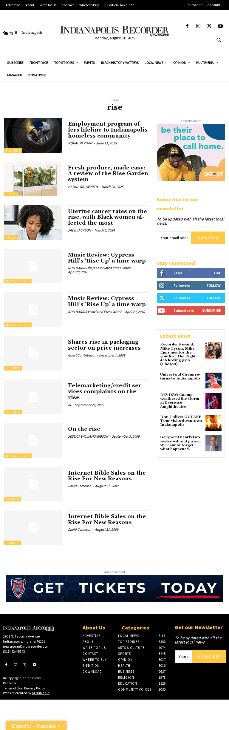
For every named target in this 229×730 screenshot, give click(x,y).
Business (13, 150)
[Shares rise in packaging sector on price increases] (33, 353)
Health (11, 194)
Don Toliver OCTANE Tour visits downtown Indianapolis (181, 421)
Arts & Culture (17, 281)
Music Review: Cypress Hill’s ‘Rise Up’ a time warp (107, 257)
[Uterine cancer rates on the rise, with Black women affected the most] (33, 222)
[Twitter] (209, 26)
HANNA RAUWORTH (83, 186)
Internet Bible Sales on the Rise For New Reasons (107, 476)
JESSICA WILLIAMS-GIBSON (88, 436)
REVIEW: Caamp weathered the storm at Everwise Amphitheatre (179, 401)
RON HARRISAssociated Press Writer (94, 311)
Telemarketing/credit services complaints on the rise (105, 391)
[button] (218, 39)
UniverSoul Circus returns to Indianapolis (180, 376)
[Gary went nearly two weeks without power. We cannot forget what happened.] (213, 443)
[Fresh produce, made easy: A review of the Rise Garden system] (33, 179)
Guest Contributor (81, 355)
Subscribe (207, 237)
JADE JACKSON (79, 230)
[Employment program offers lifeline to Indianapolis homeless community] (33, 135)
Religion (12, 499)
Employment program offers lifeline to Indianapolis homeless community (108, 130)
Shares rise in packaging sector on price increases (104, 345)
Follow (214, 285)
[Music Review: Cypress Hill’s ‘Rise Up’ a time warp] (33, 266)
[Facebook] (187, 26)
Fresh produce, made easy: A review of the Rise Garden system (108, 173)
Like (217, 273)
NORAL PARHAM (80, 143)
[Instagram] (198, 26)
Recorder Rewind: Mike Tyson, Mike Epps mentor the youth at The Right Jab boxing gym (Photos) (178, 354)
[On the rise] (33, 440)
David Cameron (79, 486)
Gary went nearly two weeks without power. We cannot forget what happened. (180, 443)
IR (69, 404)
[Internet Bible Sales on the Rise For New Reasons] (33, 484)
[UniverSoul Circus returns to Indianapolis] (213, 381)
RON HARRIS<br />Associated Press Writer (99, 268)
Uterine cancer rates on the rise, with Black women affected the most (107, 217)
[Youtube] (220, 26)
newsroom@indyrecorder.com (26, 646)
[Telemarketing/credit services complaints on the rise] (33, 396)
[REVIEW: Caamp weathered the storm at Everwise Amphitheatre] (213, 401)
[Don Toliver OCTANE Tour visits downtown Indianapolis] (213, 423)
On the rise (84, 429)
